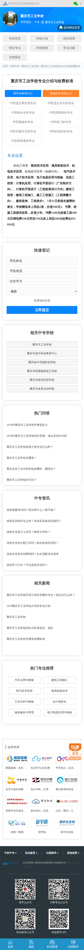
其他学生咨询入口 (61, 93)
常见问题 (69, 47)
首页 (5, 66)
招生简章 (69, 38)
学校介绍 (42, 38)
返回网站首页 (71, 27)
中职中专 (15, 66)
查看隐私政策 (42, 300)
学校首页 (15, 38)
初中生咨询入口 (23, 93)
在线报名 (15, 57)
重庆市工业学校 (30, 66)
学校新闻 (42, 47)
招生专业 (15, 47)
